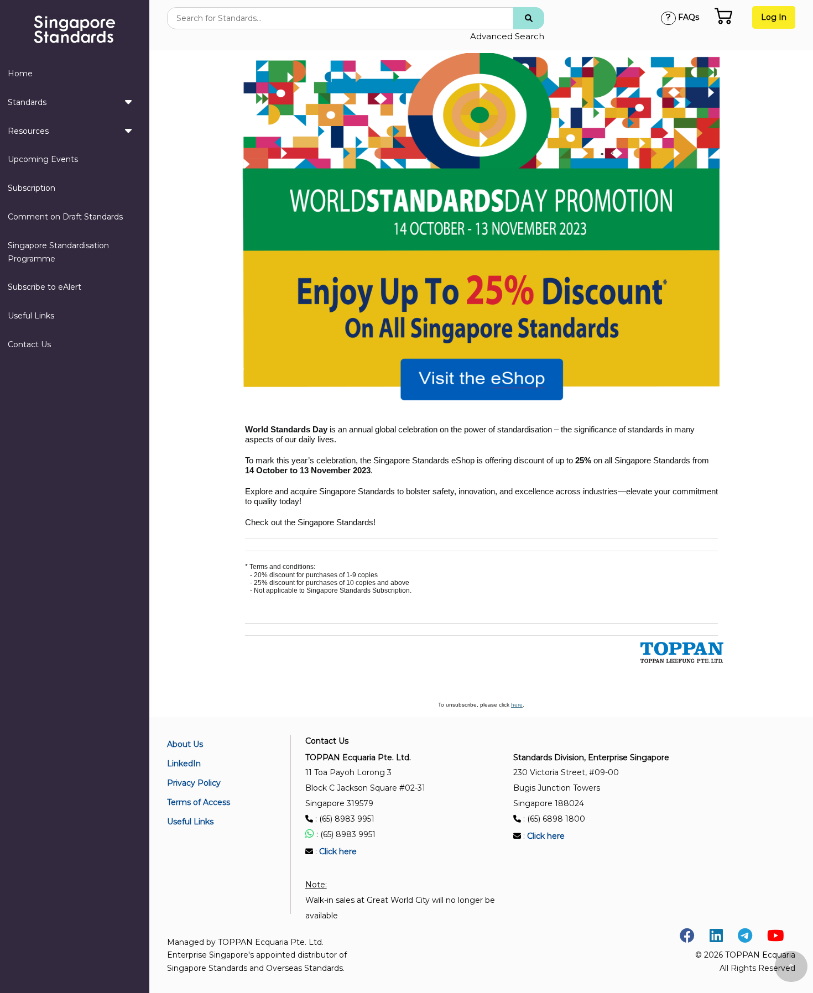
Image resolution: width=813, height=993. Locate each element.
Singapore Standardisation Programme (58, 252)
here (517, 705)
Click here (338, 851)
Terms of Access (198, 802)
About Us (185, 744)
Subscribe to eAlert (44, 287)
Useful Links (31, 316)
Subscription (31, 188)
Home (20, 74)
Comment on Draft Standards (65, 217)
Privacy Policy (194, 783)
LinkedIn (184, 764)
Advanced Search (507, 36)
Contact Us (29, 344)
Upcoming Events (43, 159)
